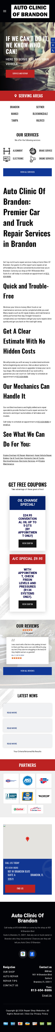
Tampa (14, 120)
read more (12, 713)
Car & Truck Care (16, 458)
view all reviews (27, 670)
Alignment (30, 455)
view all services (27, 171)
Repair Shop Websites (34, 1010)
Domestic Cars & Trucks (34, 458)
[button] (27, 839)
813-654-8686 (22, 377)
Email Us (47, 995)
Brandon (14, 107)
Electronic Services (27, 461)
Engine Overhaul (9, 455)
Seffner (40, 107)
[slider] (27, 630)
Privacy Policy (41, 1014)
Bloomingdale (40, 114)
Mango (14, 114)
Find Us (20, 888)
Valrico (40, 120)
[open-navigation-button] (4, 11)
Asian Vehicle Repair (43, 455)
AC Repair (21, 455)
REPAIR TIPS (10, 980)
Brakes (6, 458)
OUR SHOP (9, 971)
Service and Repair (20, 73)
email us (6, 425)
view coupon (27, 543)
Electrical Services (10, 461)
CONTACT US (10, 985)
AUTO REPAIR (10, 976)
